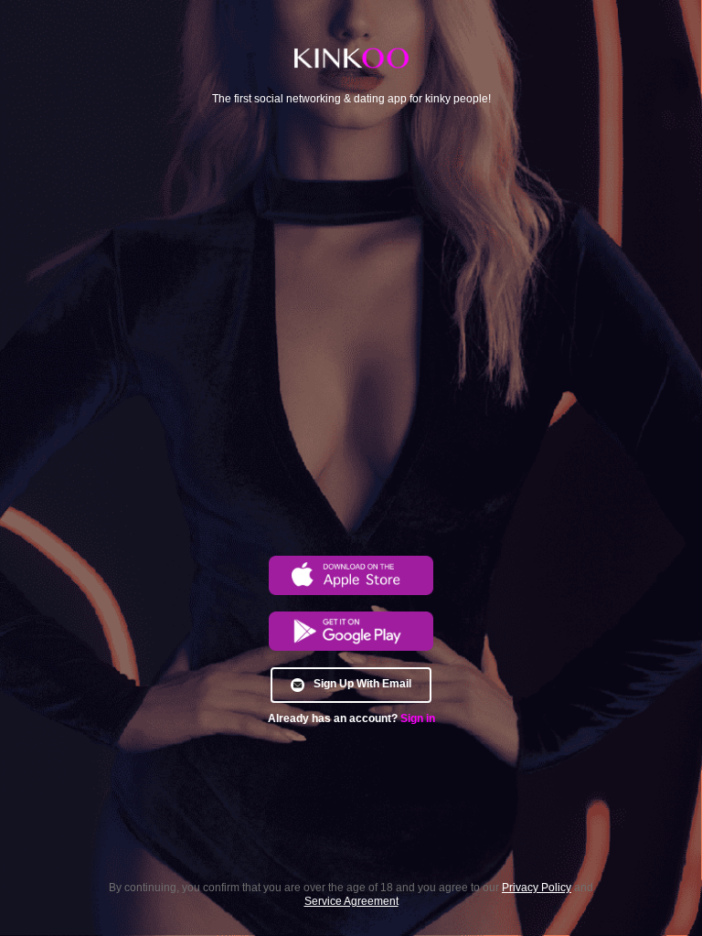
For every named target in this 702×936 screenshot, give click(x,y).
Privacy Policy (536, 888)
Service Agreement (351, 902)
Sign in (417, 719)
